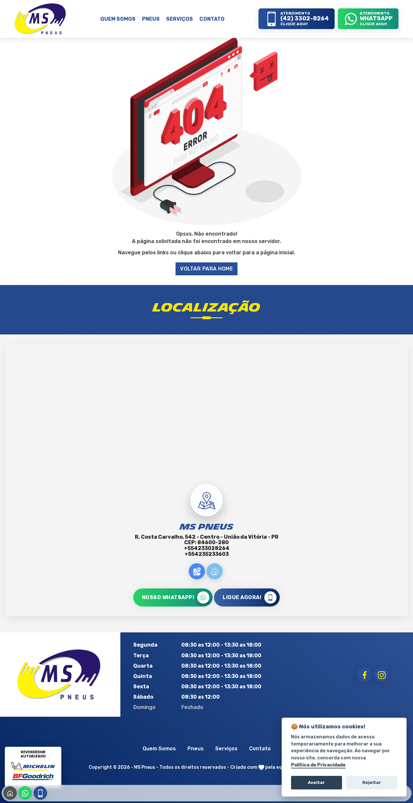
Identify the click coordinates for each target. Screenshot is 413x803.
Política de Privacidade (318, 765)
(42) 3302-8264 (40, 793)
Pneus (195, 748)
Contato (260, 748)
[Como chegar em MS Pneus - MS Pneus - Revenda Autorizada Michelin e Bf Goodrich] (197, 571)
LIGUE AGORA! (242, 597)
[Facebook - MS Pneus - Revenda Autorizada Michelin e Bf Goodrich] (364, 674)
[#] (59, 674)
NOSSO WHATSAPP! (168, 597)
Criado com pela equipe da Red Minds (277, 767)
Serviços (226, 748)
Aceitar (316, 782)
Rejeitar (371, 782)
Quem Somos (159, 748)
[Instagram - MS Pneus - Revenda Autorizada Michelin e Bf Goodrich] (381, 674)
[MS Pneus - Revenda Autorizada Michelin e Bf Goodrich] (40, 19)
